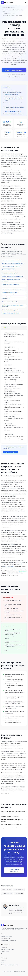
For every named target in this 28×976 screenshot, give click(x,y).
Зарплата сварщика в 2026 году (13, 111)
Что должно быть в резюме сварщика (14, 89)
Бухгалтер (4, 947)
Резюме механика (18, 889)
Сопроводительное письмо (8, 940)
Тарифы (3, 960)
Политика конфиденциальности (9, 965)
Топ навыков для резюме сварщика (13, 92)
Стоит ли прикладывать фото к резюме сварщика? (12, 820)
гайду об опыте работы (19, 569)
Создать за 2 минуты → (10, 452)
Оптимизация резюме (7, 936)
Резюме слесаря (7, 889)
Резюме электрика (7, 893)
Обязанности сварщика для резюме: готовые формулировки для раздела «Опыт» (14, 98)
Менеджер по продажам (7, 949)
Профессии (11, 7)
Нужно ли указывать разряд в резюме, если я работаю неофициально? (13, 812)
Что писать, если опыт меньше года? (11, 824)
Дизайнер (4, 954)
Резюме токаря (19, 893)
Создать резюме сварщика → (14, 70)
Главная (4, 7)
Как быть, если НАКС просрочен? (10, 816)
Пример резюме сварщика (11, 94)
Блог (2, 962)
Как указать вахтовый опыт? (9, 828)
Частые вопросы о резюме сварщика (14, 113)
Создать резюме (5, 938)
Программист (5, 951)
